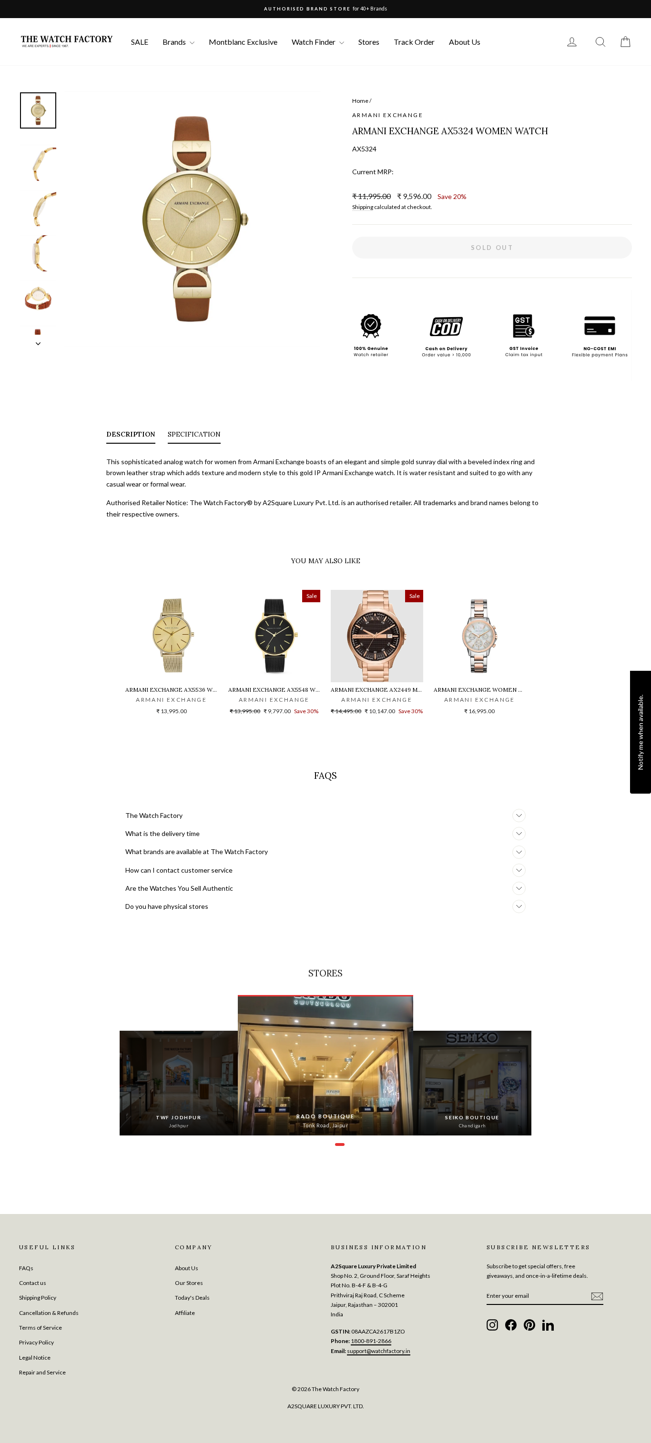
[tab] (130, 436)
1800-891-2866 (371, 1340)
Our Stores (189, 1282)
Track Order (414, 41)
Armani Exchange (387, 115)
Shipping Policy (37, 1297)
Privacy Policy (36, 1342)
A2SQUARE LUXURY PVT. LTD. (325, 1406)
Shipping (362, 206)
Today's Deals (192, 1297)
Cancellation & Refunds (49, 1312)
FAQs (26, 1268)
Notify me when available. (640, 731)
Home (360, 100)
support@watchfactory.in (378, 1350)
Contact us (32, 1282)
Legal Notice (35, 1357)
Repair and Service (42, 1372)
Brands (175, 41)
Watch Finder (314, 41)
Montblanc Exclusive (243, 41)
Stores (368, 41)
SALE (139, 41)
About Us (464, 41)
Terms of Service (40, 1327)
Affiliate (185, 1312)
